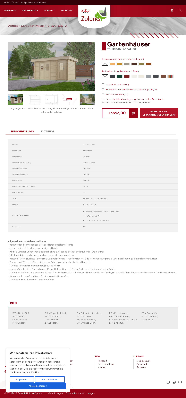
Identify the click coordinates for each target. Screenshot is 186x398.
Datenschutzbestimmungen (80, 393)
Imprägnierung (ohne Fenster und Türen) (123, 59)
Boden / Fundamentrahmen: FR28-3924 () (131, 89)
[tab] (22, 132)
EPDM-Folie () (117, 94)
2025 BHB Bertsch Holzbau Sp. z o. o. (26, 393)
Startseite (13, 26)
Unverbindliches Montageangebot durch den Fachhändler (135, 99)
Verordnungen (55, 393)
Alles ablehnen (49, 379)
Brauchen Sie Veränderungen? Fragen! (159, 113)
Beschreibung (22, 131)
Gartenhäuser (37, 26)
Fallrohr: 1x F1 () (117, 84)
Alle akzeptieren (38, 386)
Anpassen (21, 379)
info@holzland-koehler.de (33, 2)
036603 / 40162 (11, 2)
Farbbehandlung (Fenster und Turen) (120, 71)
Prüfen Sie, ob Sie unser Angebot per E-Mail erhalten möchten (126, 102)
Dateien (47, 131)
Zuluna (23, 26)
